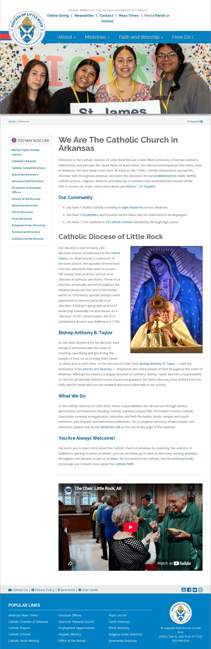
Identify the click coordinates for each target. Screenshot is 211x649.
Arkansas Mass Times (23, 615)
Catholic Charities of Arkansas (28, 622)
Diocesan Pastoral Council (76, 622)
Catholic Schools (19, 634)
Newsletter (84, 16)
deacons (106, 369)
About (65, 37)
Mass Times (129, 16)
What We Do (72, 396)
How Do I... (184, 37)
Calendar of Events (24, 161)
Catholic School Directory (28, 168)
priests (88, 369)
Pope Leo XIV (118, 615)
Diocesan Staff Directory (27, 181)
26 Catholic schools (119, 222)
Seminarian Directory (26, 232)
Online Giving (58, 16)
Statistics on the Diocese (27, 238)
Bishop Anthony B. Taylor (86, 332)
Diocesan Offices (70, 615)
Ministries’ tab (111, 427)
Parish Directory (22, 212)
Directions (67, 590)
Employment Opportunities (76, 628)
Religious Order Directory (29, 225)
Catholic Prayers (19, 628)
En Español (193, 121)
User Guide (89, 590)
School (107, 21)
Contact (106, 16)
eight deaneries (132, 207)
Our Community (76, 197)
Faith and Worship (140, 37)
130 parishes (89, 215)
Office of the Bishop (72, 641)
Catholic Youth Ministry (23, 641)
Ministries (96, 37)
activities (191, 453)
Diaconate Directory (25, 174)
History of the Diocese (26, 199)
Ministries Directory (25, 205)
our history (128, 186)
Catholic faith (124, 464)
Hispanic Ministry (70, 634)
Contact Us (20, 590)
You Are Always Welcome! (87, 438)
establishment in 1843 (169, 176)
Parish (160, 16)
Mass (114, 458)
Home (12, 121)
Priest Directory (22, 218)
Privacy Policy (44, 590)
